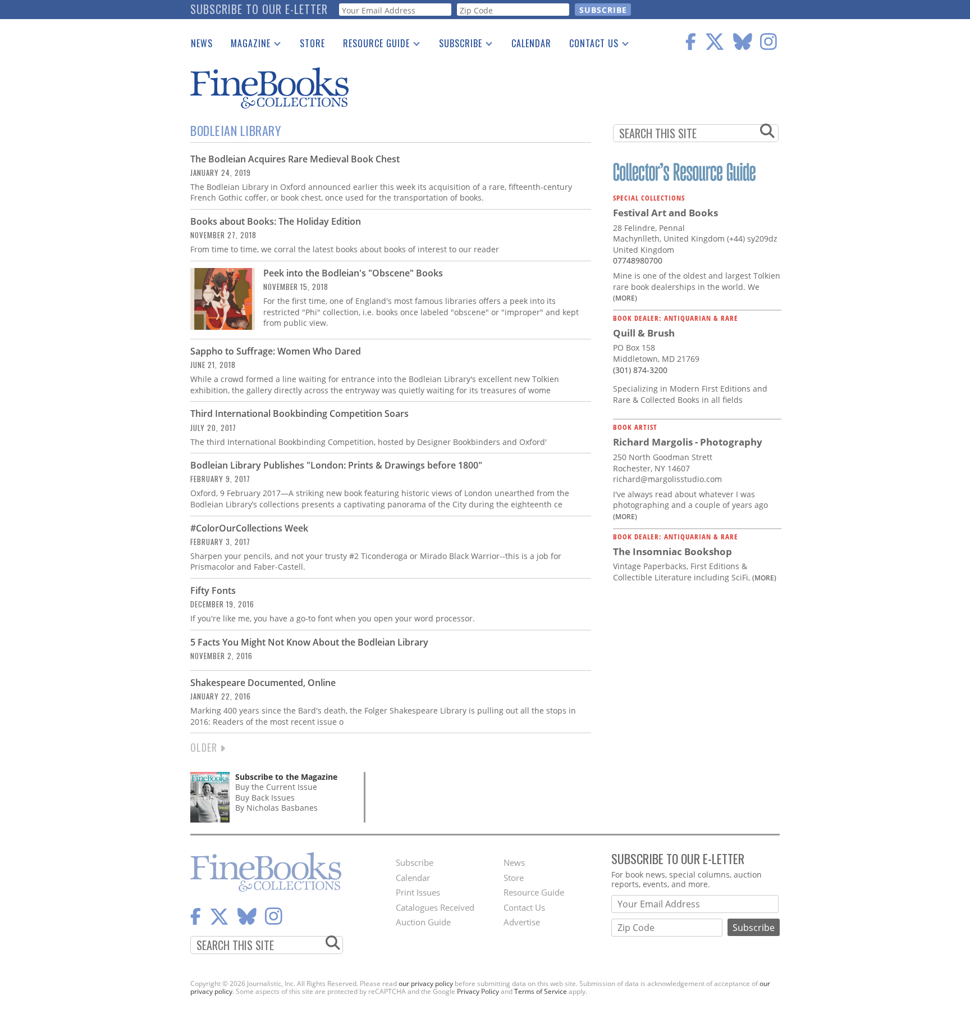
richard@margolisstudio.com (667, 479)
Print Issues (418, 892)
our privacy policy (426, 983)
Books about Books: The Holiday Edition (275, 221)
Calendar (531, 43)
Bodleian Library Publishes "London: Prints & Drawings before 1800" (336, 465)
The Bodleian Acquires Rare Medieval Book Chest (295, 159)
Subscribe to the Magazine (286, 776)
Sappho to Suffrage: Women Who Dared (275, 351)
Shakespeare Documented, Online (263, 682)
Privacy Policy (478, 991)
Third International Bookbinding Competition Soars (299, 413)
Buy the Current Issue (276, 787)
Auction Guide (423, 922)
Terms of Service (540, 991)
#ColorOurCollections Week (249, 528)
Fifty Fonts (213, 590)
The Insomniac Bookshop (672, 551)
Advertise (522, 922)
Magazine (246, 45)
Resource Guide (372, 45)
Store (312, 43)
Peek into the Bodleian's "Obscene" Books (353, 273)
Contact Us (589, 45)
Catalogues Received (435, 907)
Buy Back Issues (265, 797)
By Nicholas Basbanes (276, 807)
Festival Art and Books (665, 212)
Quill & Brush (644, 332)
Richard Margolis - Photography (687, 441)
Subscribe (456, 45)
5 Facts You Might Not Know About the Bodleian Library (309, 642)
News (202, 43)
